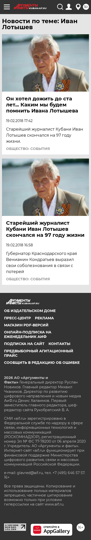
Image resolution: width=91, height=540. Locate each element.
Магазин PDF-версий (26, 325)
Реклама (44, 318)
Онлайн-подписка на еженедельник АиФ (27, 334)
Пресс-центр (17, 318)
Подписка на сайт (24, 343)
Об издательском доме (30, 310)
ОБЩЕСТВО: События (28, 148)
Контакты (59, 343)
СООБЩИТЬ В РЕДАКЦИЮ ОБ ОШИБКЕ (42, 362)
